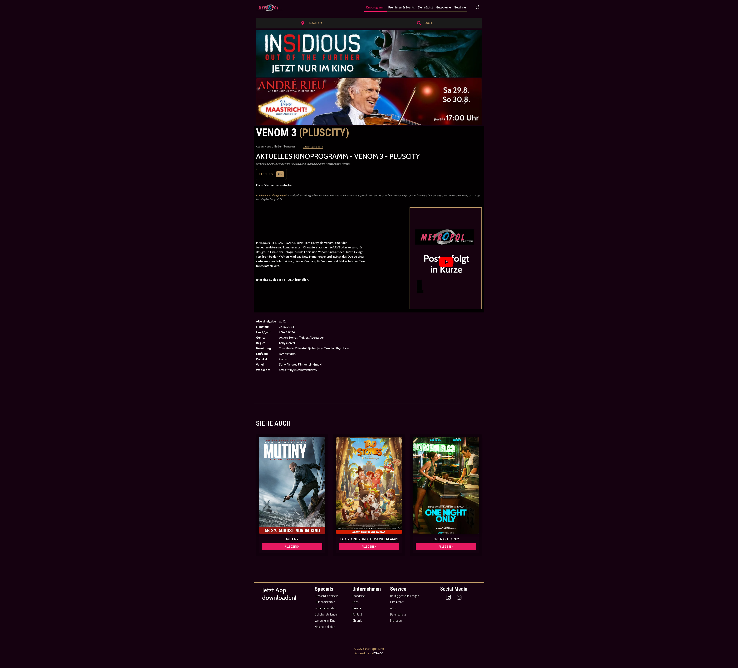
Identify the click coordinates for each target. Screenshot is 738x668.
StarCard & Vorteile (326, 596)
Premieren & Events (401, 7)
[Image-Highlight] (292, 485)
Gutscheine (443, 7)
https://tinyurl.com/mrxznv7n (298, 370)
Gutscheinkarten (325, 602)
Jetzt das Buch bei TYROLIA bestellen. (282, 280)
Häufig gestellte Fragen (404, 596)
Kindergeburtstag (325, 608)
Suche (429, 22)
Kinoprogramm (375, 7)
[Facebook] (448, 597)
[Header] (369, 53)
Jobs (355, 602)
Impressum (397, 620)
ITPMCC (378, 653)
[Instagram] (459, 597)
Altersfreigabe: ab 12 (313, 147)
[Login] (477, 6)
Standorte (358, 596)
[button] (313, 23)
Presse (356, 608)
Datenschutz (398, 614)
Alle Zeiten (292, 546)
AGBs (393, 608)
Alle (280, 174)
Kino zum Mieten (325, 627)
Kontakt (357, 614)
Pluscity (315, 23)
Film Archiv (397, 602)
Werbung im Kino (325, 620)
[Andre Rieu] (369, 101)
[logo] (269, 8)
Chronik (357, 620)
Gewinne (460, 7)
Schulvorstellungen (326, 614)
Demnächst (425, 7)
